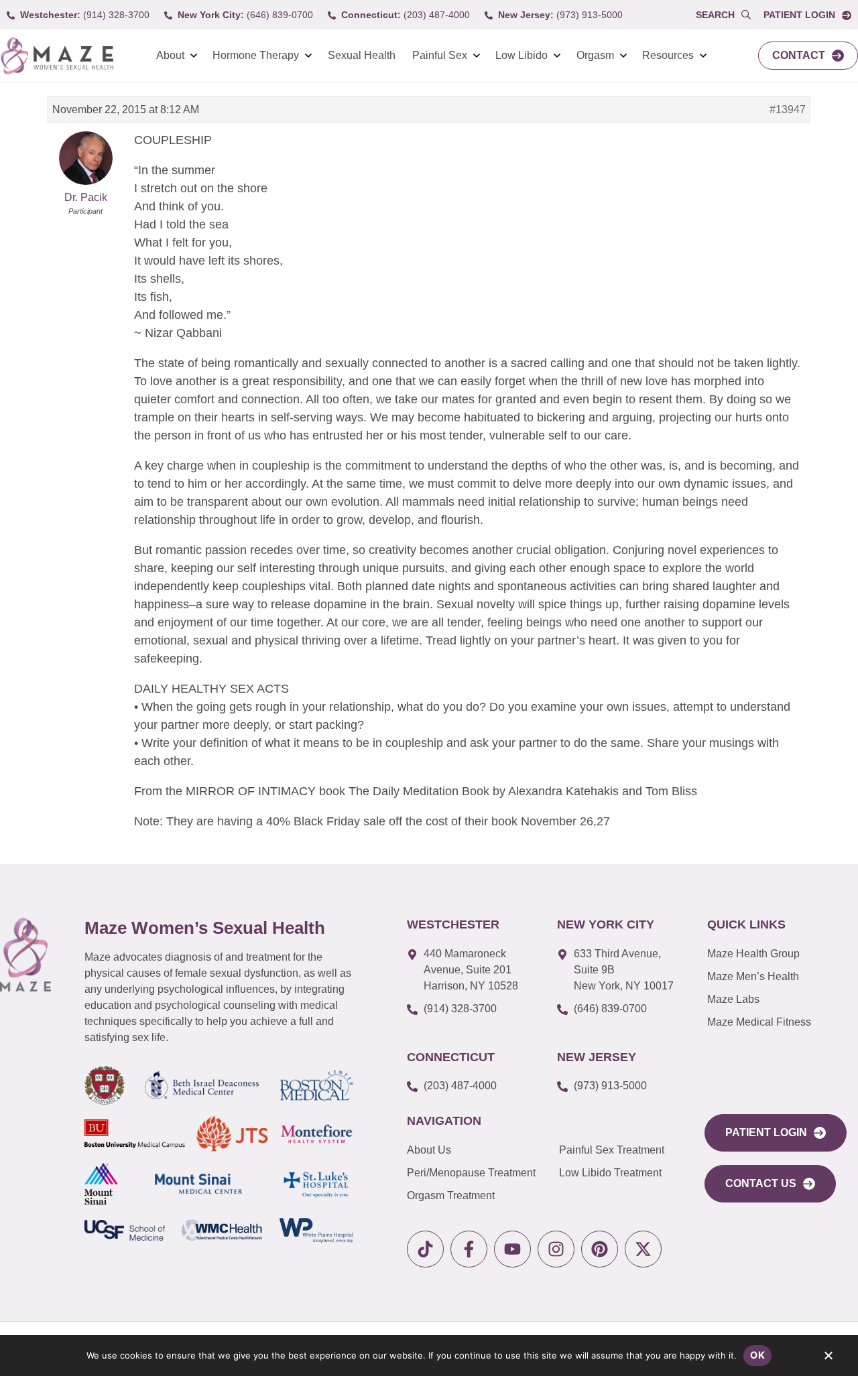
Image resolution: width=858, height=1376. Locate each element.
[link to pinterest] (599, 1249)
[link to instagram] (556, 1249)
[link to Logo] (56, 56)
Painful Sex (439, 55)
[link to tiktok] (425, 1249)
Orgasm (595, 55)
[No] (828, 1359)
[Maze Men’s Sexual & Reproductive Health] (25, 954)
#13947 (788, 109)
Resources (668, 55)
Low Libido (521, 55)
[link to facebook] (468, 1249)
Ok (757, 1355)
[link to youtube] (512, 1249)
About (170, 55)
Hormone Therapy (255, 55)
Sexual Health (361, 55)
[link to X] (643, 1249)
